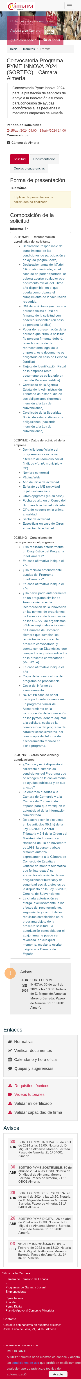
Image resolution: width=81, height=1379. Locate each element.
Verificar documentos (33, 1050)
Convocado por (19, 135)
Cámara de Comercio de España (27, 1279)
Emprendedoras (16, 1291)
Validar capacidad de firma (38, 1112)
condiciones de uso (25, 1362)
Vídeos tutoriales (29, 1094)
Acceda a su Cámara (25, 30)
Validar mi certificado (33, 1103)
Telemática (18, 188)
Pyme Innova (14, 1298)
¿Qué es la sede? (23, 40)
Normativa (23, 1041)
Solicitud (20, 159)
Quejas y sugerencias (33, 1068)
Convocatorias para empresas (31, 21)
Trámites (28, 49)
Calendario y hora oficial (36, 1059)
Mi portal (53, 40)
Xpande (11, 1302)
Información (19, 228)
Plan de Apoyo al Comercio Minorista (30, 1310)
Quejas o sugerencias (29, 168)
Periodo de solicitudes (24, 125)
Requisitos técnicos (31, 1086)
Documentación (44, 159)
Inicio (14, 49)
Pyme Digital (14, 1306)
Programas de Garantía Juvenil (26, 1287)
